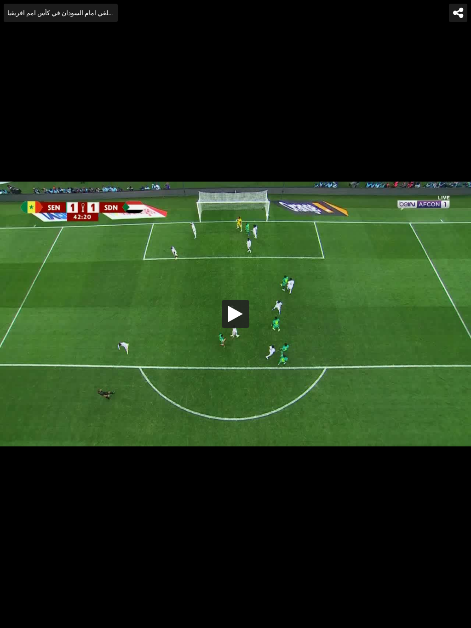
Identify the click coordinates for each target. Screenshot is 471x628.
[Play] (235, 314)
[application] (235, 314)
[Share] (458, 13)
